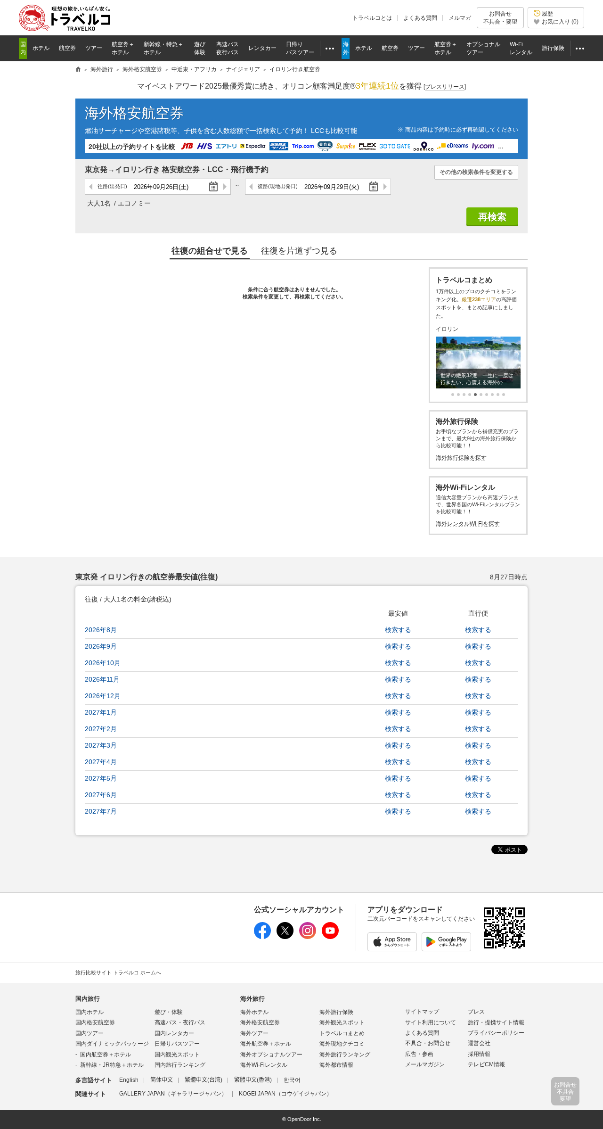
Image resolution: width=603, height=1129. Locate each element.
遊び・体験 (169, 1012)
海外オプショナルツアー (271, 1054)
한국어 (292, 1080)
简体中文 (161, 1080)
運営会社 (479, 1043)
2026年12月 (103, 696)
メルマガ (459, 18)
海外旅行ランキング (344, 1054)
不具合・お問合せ (427, 1043)
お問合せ (500, 17)
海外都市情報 (336, 1065)
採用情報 (479, 1054)
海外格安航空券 (134, 113)
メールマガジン (425, 1064)
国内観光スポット (177, 1054)
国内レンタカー (174, 1033)
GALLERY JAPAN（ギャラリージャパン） (173, 1093)
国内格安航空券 (95, 1022)
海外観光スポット (342, 1022)
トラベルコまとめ (342, 1033)
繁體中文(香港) (253, 1080)
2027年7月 (101, 811)
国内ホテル (89, 1012)
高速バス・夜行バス (180, 1022)
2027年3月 (101, 745)
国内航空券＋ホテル (105, 1054)
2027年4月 (101, 762)
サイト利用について (430, 1022)
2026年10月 (103, 663)
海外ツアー (254, 1033)
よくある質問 (420, 18)
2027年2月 (101, 729)
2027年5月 (101, 778)
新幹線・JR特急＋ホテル (112, 1065)
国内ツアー (89, 1033)
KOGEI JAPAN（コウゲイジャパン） (285, 1093)
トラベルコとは (372, 18)
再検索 (492, 217)
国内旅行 (87, 998)
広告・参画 (419, 1054)
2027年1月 (101, 712)
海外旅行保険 (336, 1012)
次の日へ (224, 187)
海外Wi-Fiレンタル (263, 1065)
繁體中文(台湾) (203, 1080)
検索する (398, 630)
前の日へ (91, 187)
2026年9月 (101, 646)
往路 (112, 186)
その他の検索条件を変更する (476, 172)
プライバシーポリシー (496, 1033)
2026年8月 (101, 630)
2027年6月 (101, 795)
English (129, 1080)
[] (445, 86)
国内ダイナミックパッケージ (112, 1043)
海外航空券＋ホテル (265, 1043)
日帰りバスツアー (177, 1043)
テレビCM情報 (486, 1064)
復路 (278, 186)
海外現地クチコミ (342, 1043)
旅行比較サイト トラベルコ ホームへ (118, 972)
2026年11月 (102, 679)
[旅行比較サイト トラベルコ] (78, 69)
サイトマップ (422, 1011)
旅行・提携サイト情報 (496, 1022)
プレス (476, 1011)
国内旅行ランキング (180, 1065)
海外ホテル (254, 1012)
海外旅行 (252, 998)
